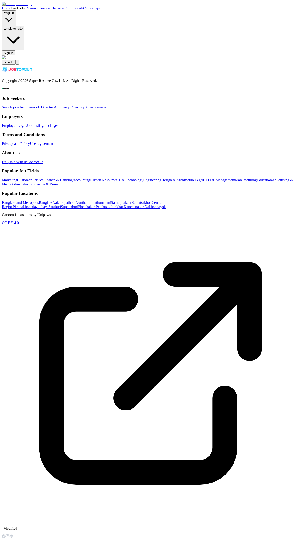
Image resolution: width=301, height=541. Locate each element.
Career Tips (91, 8)
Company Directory (70, 107)
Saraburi (54, 207)
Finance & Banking (58, 180)
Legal (199, 180)
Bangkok (45, 203)
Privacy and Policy (16, 144)
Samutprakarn (121, 203)
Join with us (18, 162)
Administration (22, 184)
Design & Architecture (178, 180)
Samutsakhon (142, 203)
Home (6, 8)
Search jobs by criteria (18, 107)
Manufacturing (246, 180)
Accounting (81, 180)
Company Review (50, 8)
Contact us (35, 162)
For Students (73, 8)
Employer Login (14, 126)
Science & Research (48, 184)
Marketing (9, 180)
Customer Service (30, 180)
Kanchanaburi (134, 207)
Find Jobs (18, 8)
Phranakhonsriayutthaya (30, 207)
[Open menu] (17, 62)
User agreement (41, 144)
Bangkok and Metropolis (20, 203)
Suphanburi (69, 207)
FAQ (5, 162)
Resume (31, 8)
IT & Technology (130, 180)
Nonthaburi (83, 203)
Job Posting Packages (42, 126)
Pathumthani (101, 203)
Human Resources (103, 180)
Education (264, 180)
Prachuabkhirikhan (110, 207)
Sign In (8, 53)
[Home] (17, 4)
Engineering (152, 180)
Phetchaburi (87, 207)
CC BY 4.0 (10, 223)
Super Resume (95, 107)
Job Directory (45, 107)
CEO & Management (219, 180)
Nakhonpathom (63, 203)
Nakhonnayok (155, 207)
